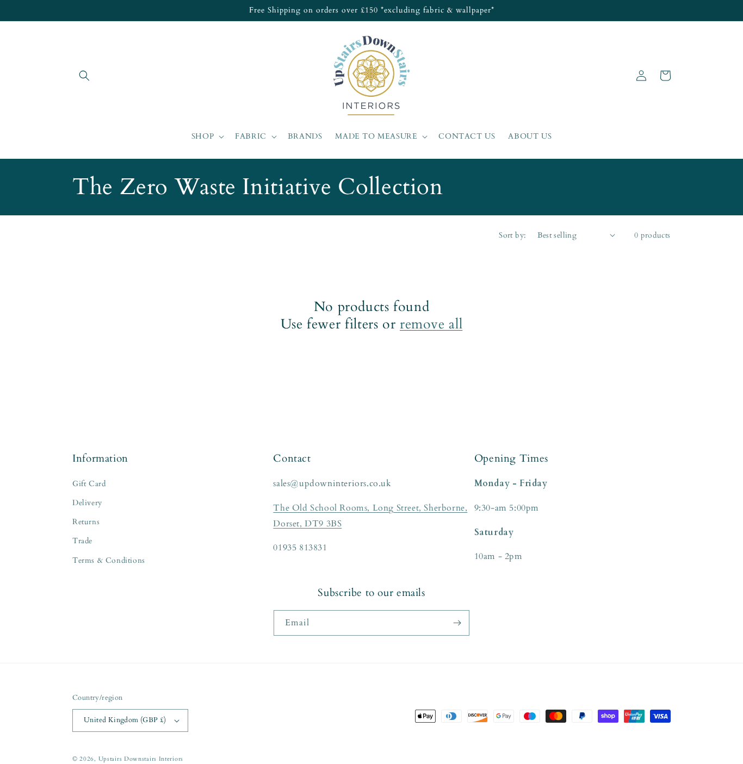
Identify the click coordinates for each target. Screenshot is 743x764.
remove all (431, 324)
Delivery (87, 503)
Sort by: (512, 235)
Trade (82, 541)
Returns (86, 522)
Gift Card (89, 484)
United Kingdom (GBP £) (125, 720)
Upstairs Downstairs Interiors (140, 759)
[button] (84, 76)
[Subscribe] (457, 623)
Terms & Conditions (108, 560)
